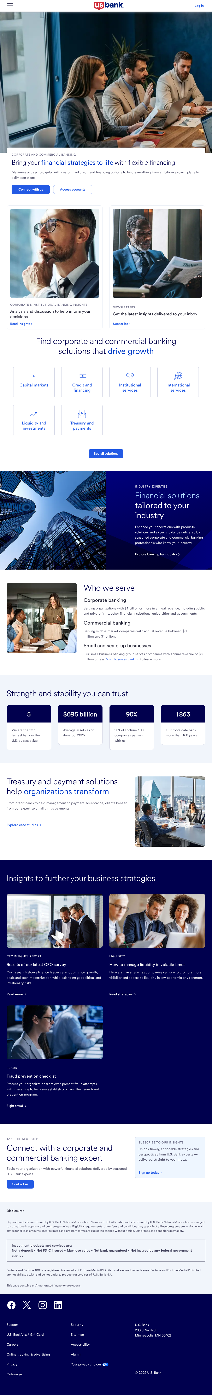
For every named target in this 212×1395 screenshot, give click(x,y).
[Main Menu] (10, 6)
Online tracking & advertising (28, 1354)
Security (77, 1325)
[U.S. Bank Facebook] (11, 1305)
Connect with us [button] (30, 189)
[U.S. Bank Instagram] (43, 1305)
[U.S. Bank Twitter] (27, 1305)
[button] (199, 6)
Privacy (12, 1364)
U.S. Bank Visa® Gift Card (25, 1335)
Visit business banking (123, 659)
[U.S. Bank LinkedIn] (58, 1305)
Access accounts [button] (72, 189)
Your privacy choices (86, 1364)
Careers (12, 1344)
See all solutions (106, 453)
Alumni (76, 1354)
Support (12, 1325)
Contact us (20, 1184)
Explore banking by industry (156, 554)
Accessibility (80, 1344)
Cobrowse (14, 1374)
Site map (77, 1335)
